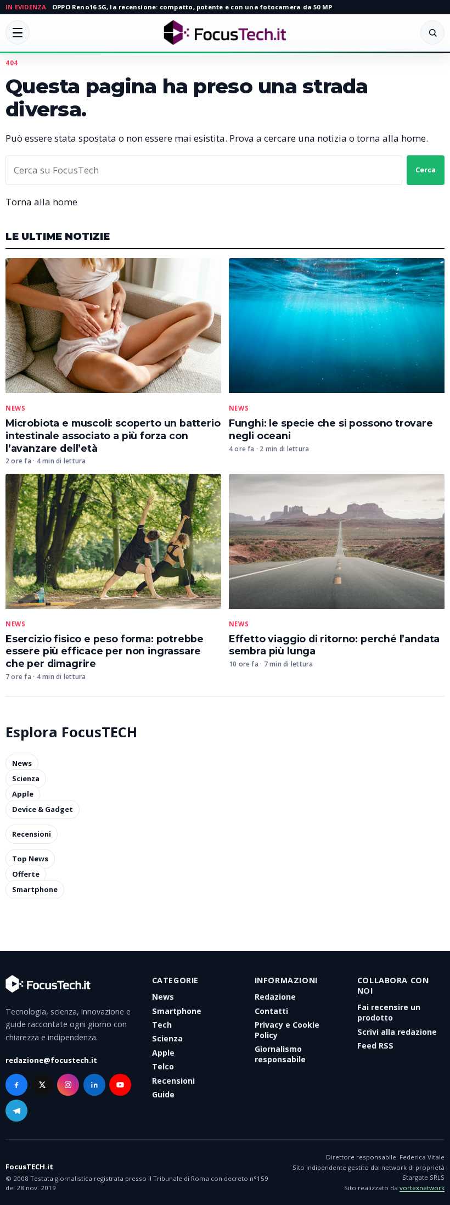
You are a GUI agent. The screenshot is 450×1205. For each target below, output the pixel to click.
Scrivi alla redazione (397, 1032)
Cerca (425, 170)
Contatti (271, 1011)
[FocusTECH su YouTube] (120, 1085)
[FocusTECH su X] (42, 1085)
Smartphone (35, 890)
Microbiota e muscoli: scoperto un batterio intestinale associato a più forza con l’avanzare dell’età (113, 435)
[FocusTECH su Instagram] (68, 1085)
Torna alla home (41, 201)
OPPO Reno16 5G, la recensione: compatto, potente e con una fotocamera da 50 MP (192, 7)
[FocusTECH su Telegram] (16, 1111)
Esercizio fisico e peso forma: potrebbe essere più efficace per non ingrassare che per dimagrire (104, 651)
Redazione (275, 996)
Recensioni (31, 834)
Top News (30, 859)
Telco (163, 1066)
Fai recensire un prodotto (388, 1012)
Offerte (26, 874)
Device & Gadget (42, 809)
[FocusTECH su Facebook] (16, 1085)
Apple (22, 794)
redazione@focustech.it (51, 1060)
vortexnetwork (422, 1188)
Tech (162, 1024)
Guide (163, 1094)
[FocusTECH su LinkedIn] (94, 1085)
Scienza (26, 778)
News (15, 408)
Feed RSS (375, 1045)
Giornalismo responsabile (280, 1054)
